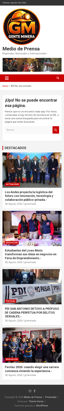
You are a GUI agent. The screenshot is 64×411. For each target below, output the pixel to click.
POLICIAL (10, 301)
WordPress (42, 405)
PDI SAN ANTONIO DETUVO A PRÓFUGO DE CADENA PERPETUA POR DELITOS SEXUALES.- (32, 312)
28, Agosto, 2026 (13, 204)
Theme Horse (36, 401)
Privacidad (50, 397)
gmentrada (30, 204)
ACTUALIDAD (12, 184)
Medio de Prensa (21, 49)
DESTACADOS (15, 148)
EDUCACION (12, 243)
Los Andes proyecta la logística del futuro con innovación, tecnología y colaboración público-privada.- (29, 195)
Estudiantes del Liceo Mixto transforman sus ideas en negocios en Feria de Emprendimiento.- (30, 254)
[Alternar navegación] (6, 78)
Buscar (56, 130)
